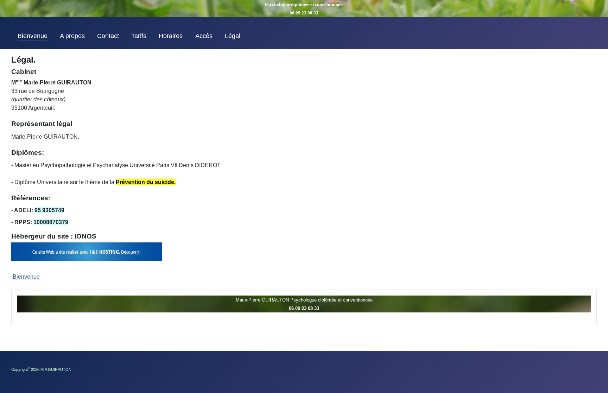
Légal (232, 35)
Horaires (171, 35)
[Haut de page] (595, 380)
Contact (108, 35)
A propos (72, 35)
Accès (204, 35)
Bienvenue (33, 35)
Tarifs (138, 35)
